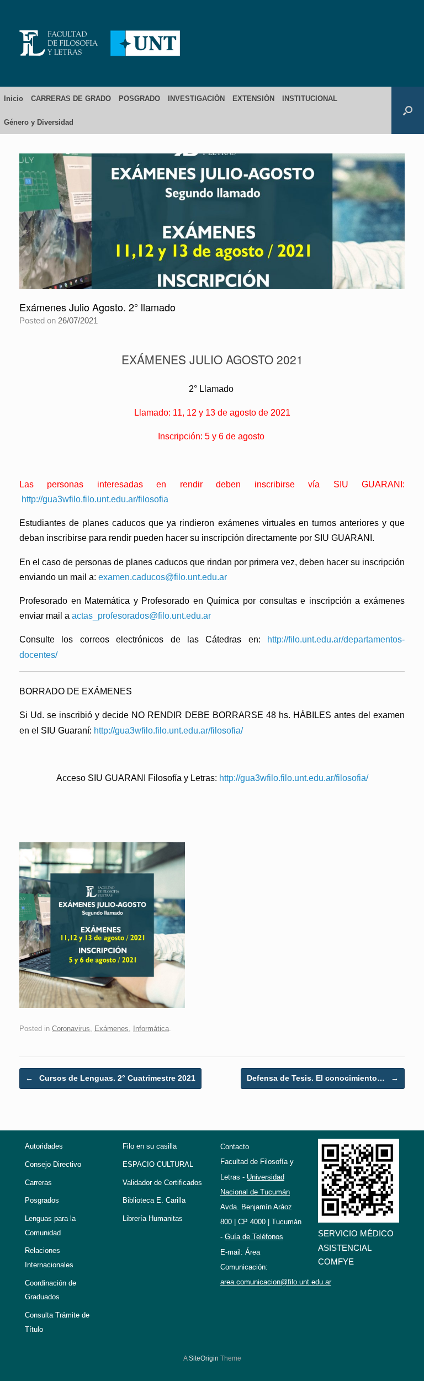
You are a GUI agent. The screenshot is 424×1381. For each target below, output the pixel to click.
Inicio (13, 98)
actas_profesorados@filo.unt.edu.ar (141, 615)
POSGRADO (139, 98)
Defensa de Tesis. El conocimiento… (323, 1078)
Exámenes (111, 1028)
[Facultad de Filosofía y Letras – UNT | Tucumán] (100, 43)
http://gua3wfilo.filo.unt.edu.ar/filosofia (95, 499)
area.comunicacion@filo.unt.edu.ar (275, 1282)
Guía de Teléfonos (254, 1237)
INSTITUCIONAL (309, 98)
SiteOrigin (204, 1358)
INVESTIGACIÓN (196, 98)
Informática (151, 1028)
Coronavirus (71, 1028)
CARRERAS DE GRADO (71, 98)
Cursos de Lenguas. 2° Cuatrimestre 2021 (110, 1078)
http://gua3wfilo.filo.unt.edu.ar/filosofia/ (168, 730)
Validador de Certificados (162, 1182)
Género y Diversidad (38, 122)
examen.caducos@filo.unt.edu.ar (162, 577)
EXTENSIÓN (253, 98)
